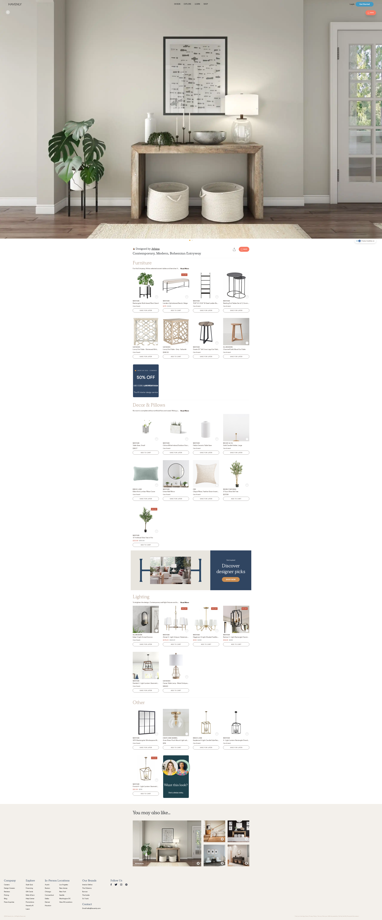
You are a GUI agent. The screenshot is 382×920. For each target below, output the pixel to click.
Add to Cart (176, 310)
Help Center (30, 898)
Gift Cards (29, 891)
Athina (155, 249)
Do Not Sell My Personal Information (348, 916)
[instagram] (121, 884)
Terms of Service (322, 916)
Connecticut (49, 895)
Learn (28, 909)
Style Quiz (29, 884)
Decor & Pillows (149, 405)
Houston (48, 905)
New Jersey (63, 888)
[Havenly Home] (21, 4)
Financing (29, 888)
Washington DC (65, 898)
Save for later (146, 310)
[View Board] (167, 843)
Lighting (141, 597)
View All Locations (65, 902)
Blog (5, 898)
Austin (47, 884)
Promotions (30, 902)
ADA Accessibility (333, 916)
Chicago (48, 891)
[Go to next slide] (373, 119)
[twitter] (116, 884)
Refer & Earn (30, 895)
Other (139, 702)
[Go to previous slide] (9, 119)
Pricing (6, 895)
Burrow (85, 891)
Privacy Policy (313, 916)
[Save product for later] (156, 296)
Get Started (364, 4)
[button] (146, 380)
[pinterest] (126, 884)
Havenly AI (29, 905)
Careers (7, 884)
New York (62, 891)
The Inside (86, 895)
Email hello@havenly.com (91, 908)
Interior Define (87, 884)
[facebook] (111, 884)
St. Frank (85, 898)
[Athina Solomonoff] (134, 249)
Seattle (61, 895)
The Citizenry (87, 888)
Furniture (142, 263)
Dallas (47, 898)
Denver (47, 902)
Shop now (231, 579)
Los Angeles (63, 884)
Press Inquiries (9, 902)
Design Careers (9, 888)
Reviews (7, 891)
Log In (352, 4)
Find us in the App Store (301, 916)
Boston (47, 888)
